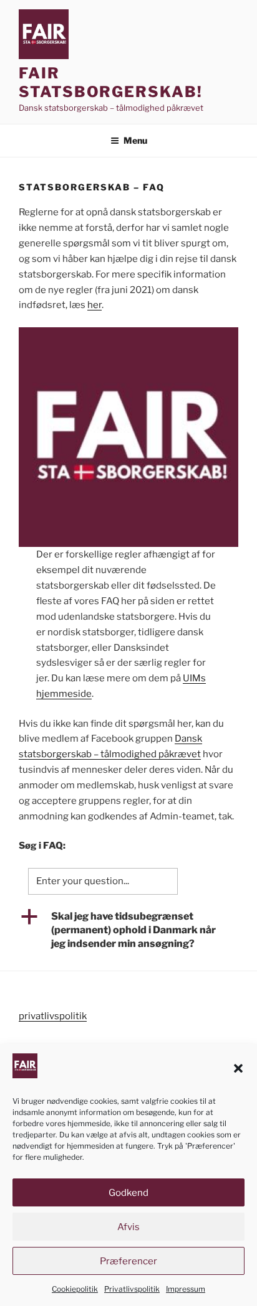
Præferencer (128, 1261)
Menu (135, 140)
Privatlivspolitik (132, 1289)
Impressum (185, 1289)
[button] (238, 1068)
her (94, 304)
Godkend (128, 1192)
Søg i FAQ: (42, 845)
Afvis (128, 1227)
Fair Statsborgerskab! (111, 82)
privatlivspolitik (53, 1016)
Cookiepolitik (75, 1289)
